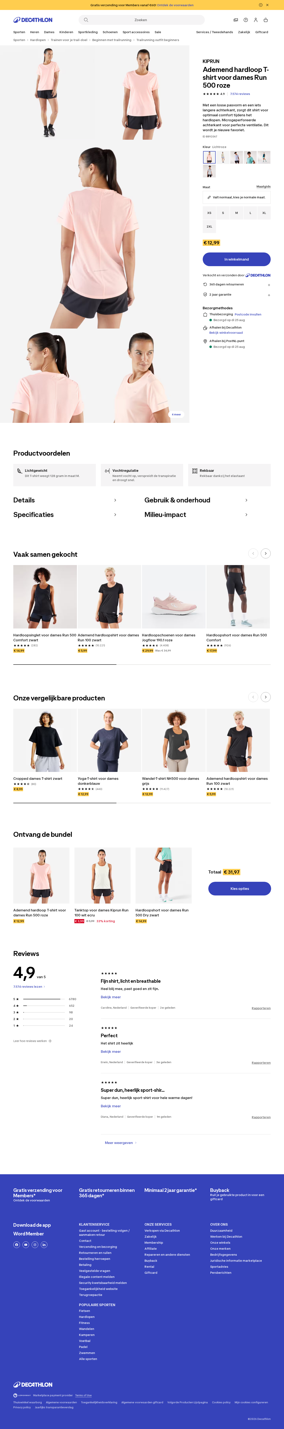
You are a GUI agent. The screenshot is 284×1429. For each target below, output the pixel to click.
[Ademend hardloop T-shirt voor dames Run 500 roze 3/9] (94, 234)
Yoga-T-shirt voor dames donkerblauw (98, 781)
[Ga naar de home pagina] (32, 20)
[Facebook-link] (16, 1244)
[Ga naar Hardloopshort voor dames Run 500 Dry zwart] (164, 876)
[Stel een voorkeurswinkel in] (236, 20)
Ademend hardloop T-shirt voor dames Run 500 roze (40, 912)
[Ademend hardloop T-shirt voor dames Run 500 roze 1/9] (142, 92)
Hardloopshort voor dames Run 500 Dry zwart (162, 912)
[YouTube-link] (25, 1244)
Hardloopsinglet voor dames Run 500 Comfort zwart (45, 637)
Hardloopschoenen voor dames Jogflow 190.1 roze (169, 637)
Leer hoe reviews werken (30, 1041)
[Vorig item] (253, 553)
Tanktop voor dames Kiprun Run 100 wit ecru (101, 912)
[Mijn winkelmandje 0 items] (266, 20)
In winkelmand (237, 259)
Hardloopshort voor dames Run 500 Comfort (237, 637)
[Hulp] (246, 20)
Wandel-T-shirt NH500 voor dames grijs (171, 781)
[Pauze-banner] (260, 5)
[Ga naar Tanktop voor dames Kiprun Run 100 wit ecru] (102, 876)
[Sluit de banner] (267, 5)
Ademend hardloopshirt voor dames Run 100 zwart (109, 637)
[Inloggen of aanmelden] (256, 20)
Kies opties (240, 889)
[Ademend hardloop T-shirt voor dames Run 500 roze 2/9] (47, 92)
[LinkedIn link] (44, 1244)
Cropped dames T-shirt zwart (37, 778)
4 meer (176, 414)
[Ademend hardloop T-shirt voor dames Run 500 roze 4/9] (47, 376)
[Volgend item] (266, 553)
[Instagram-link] (35, 1244)
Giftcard (261, 32)
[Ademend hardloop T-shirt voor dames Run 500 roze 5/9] (142, 376)
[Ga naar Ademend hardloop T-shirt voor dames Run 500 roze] (41, 876)
